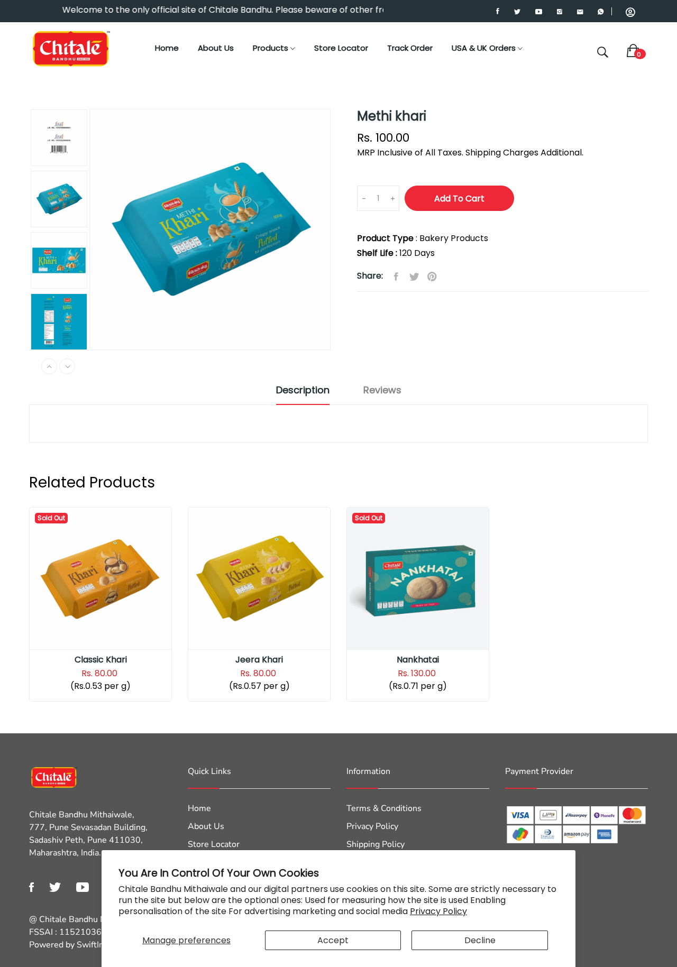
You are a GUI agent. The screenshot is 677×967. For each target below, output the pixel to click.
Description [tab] (303, 390)
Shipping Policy (375, 844)
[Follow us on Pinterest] (432, 277)
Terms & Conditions (384, 808)
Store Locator (341, 47)
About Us (216, 47)
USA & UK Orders (485, 47)
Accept (333, 940)
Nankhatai (418, 660)
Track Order (410, 47)
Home (167, 47)
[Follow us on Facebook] (396, 277)
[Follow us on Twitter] (414, 277)
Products (271, 47)
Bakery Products (453, 238)
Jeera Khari (259, 660)
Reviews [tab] (382, 390)
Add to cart (459, 198)
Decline (480, 940)
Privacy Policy (438, 911)
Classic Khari (101, 660)
